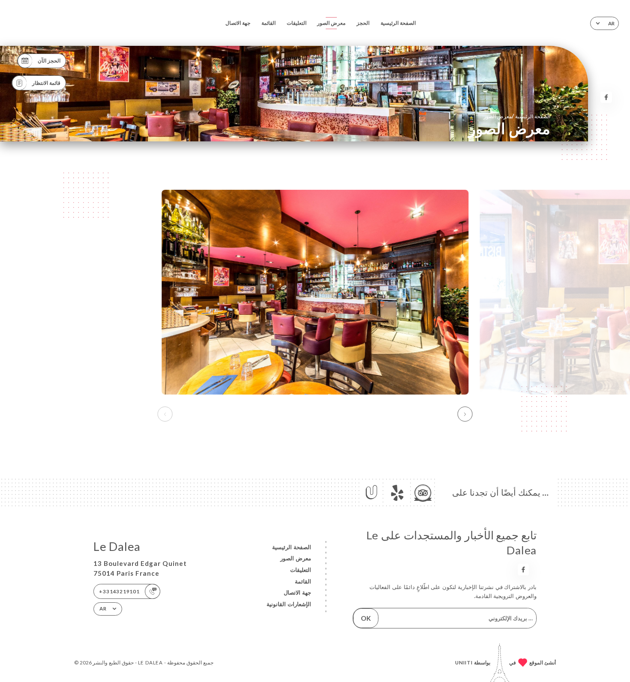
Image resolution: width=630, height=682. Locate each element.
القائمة (268, 23)
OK (366, 618)
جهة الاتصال (237, 23)
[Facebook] (606, 97)
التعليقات (296, 23)
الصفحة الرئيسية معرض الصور (516, 116)
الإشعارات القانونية (289, 604)
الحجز (363, 23)
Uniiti (464, 662)
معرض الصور (331, 23)
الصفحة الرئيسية (398, 23)
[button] (465, 414)
